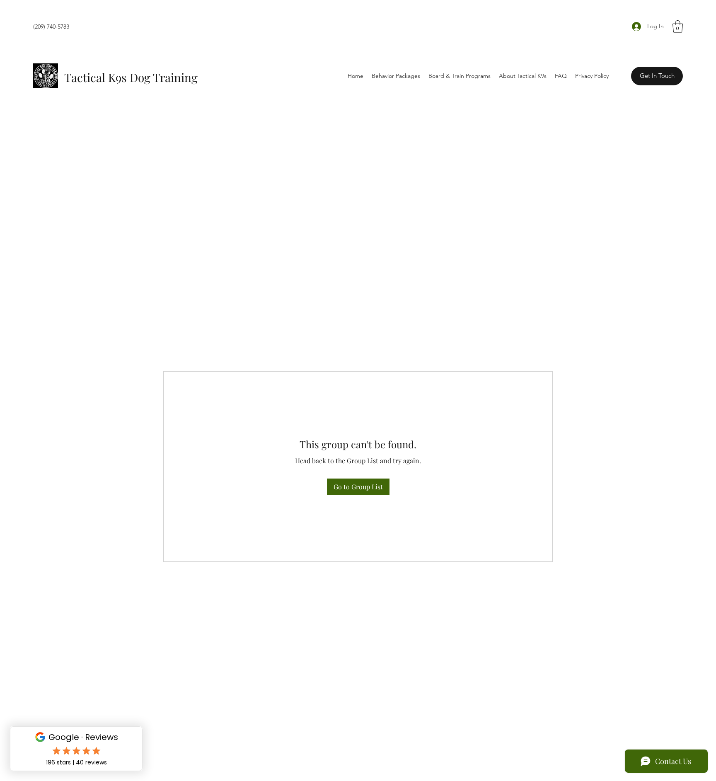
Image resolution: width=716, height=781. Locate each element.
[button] (677, 26)
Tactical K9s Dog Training (131, 77)
